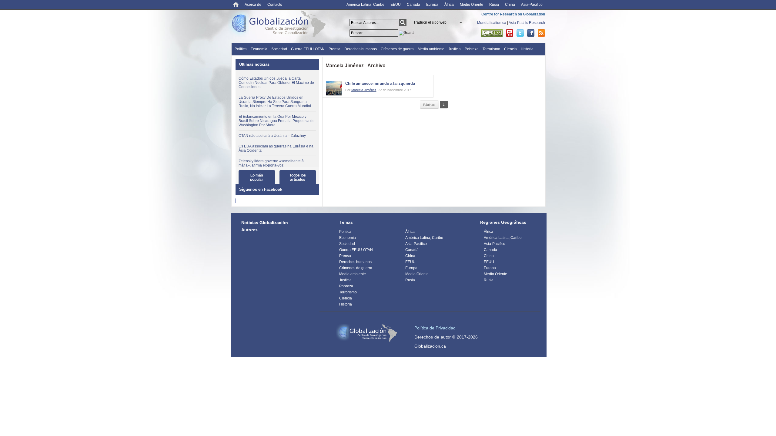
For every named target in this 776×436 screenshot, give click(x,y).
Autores (249, 229)
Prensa (334, 49)
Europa (432, 4)
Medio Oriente (471, 4)
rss (541, 33)
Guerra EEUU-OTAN (308, 49)
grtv (492, 33)
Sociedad (279, 49)
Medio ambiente (431, 49)
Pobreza (472, 49)
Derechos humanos (360, 49)
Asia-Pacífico (532, 4)
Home (236, 4)
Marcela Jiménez (363, 90)
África (449, 4)
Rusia (494, 4)
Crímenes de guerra (397, 49)
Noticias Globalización (264, 222)
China (510, 4)
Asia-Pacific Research (527, 23)
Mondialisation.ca (491, 23)
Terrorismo (491, 49)
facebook (530, 33)
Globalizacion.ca (430, 346)
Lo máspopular (256, 177)
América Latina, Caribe (365, 4)
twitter (520, 33)
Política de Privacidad (435, 327)
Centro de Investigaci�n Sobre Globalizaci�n (366, 333)
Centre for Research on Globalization (513, 14)
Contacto (274, 4)
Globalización (280, 25)
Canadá (413, 4)
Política (241, 49)
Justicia (454, 49)
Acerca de (253, 4)
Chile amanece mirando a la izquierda (380, 83)
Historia (527, 49)
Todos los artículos (297, 177)
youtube (509, 33)
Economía (259, 49)
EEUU (395, 4)
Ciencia (510, 49)
